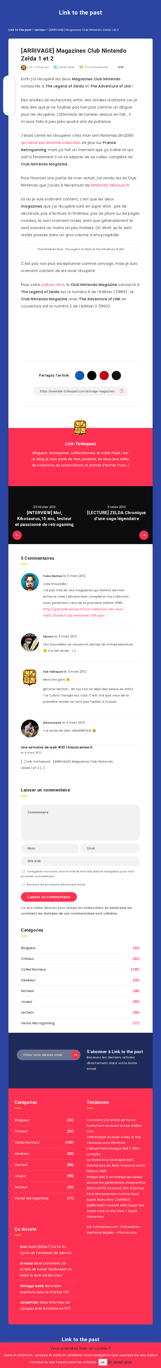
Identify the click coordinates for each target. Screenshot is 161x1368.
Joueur (27, 1001)
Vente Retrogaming (38, 1023)
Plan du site (127, 1232)
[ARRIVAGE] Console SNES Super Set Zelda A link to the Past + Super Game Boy (115, 1211)
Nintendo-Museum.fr (110, 185)
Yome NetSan (52, 576)
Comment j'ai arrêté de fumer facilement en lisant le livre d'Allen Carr (114, 1125)
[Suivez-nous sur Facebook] (85, 476)
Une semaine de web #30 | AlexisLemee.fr (57, 747)
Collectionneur (33, 969)
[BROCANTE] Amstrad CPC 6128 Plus (115, 1188)
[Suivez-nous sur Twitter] (76, 476)
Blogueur (28, 948)
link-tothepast (53, 671)
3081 (120, 67)
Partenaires (130, 1226)
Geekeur (28, 980)
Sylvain (48, 636)
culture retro (52, 284)
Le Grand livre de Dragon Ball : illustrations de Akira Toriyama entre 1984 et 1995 (116, 1165)
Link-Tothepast (80, 443)
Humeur (27, 990)
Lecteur (27, 1012)
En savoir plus (120, 1362)
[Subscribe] (75, 1055)
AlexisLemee (52, 722)
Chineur (27, 958)
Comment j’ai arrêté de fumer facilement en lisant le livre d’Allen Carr (46, 1269)
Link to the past (80, 12)
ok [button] (103, 1362)
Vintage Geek (32, 1286)
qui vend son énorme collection (50, 142)
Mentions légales (100, 1232)
